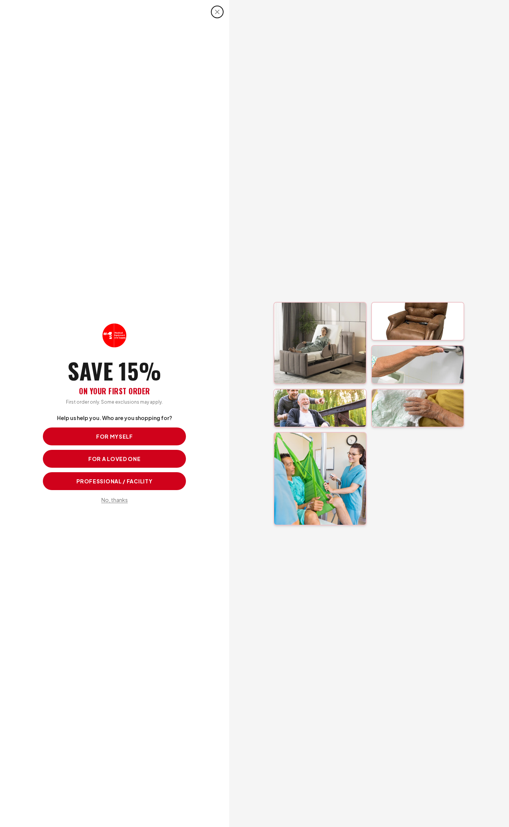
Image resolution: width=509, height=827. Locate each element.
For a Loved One (114, 458)
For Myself (114, 436)
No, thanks (114, 499)
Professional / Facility (114, 481)
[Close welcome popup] (217, 12)
